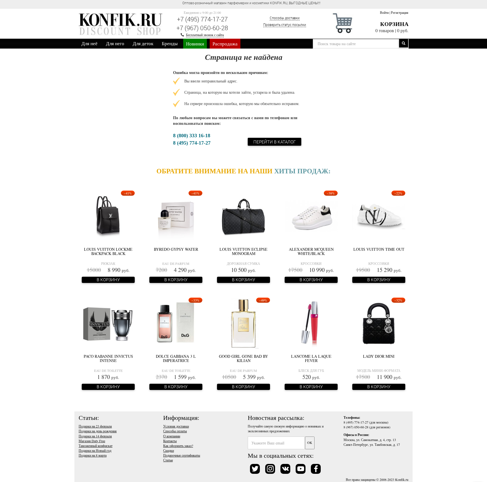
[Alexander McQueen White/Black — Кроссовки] (311, 216)
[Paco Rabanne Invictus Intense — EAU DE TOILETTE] (108, 323)
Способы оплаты (175, 431)
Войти (384, 12)
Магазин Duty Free (92, 441)
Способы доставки (285, 18)
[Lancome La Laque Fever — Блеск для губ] (311, 323)
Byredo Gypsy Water (176, 249)
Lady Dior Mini (379, 356)
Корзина (394, 24)
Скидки (168, 450)
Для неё (89, 43)
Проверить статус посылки (284, 24)
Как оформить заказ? (178, 445)
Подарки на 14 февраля (95, 436)
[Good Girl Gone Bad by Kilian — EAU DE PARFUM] (243, 323)
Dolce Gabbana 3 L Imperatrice (176, 358)
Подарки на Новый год (95, 450)
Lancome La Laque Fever (311, 358)
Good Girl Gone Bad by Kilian (243, 358)
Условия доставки (176, 426)
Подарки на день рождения (98, 431)
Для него (115, 43)
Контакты (170, 441)
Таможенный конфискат (95, 445)
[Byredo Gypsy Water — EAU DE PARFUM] (176, 216)
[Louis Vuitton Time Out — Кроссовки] (378, 216)
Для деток (143, 43)
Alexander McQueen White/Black (311, 251)
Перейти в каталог (274, 142)
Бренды (170, 43)
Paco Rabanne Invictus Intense (108, 358)
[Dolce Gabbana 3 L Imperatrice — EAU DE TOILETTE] (175, 323)
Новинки (195, 43)
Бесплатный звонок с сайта (205, 34)
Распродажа (225, 43)
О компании (171, 436)
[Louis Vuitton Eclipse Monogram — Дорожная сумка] (243, 216)
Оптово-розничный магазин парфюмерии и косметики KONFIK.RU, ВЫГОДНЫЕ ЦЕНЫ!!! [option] (251, 3)
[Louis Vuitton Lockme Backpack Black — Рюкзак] (108, 216)
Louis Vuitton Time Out (378, 249)
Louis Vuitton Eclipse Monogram (243, 251)
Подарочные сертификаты (181, 455)
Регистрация (399, 12)
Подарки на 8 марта (93, 455)
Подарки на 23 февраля (95, 426)
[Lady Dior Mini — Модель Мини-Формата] (378, 323)
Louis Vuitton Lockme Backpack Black (108, 251)
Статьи (168, 460)
